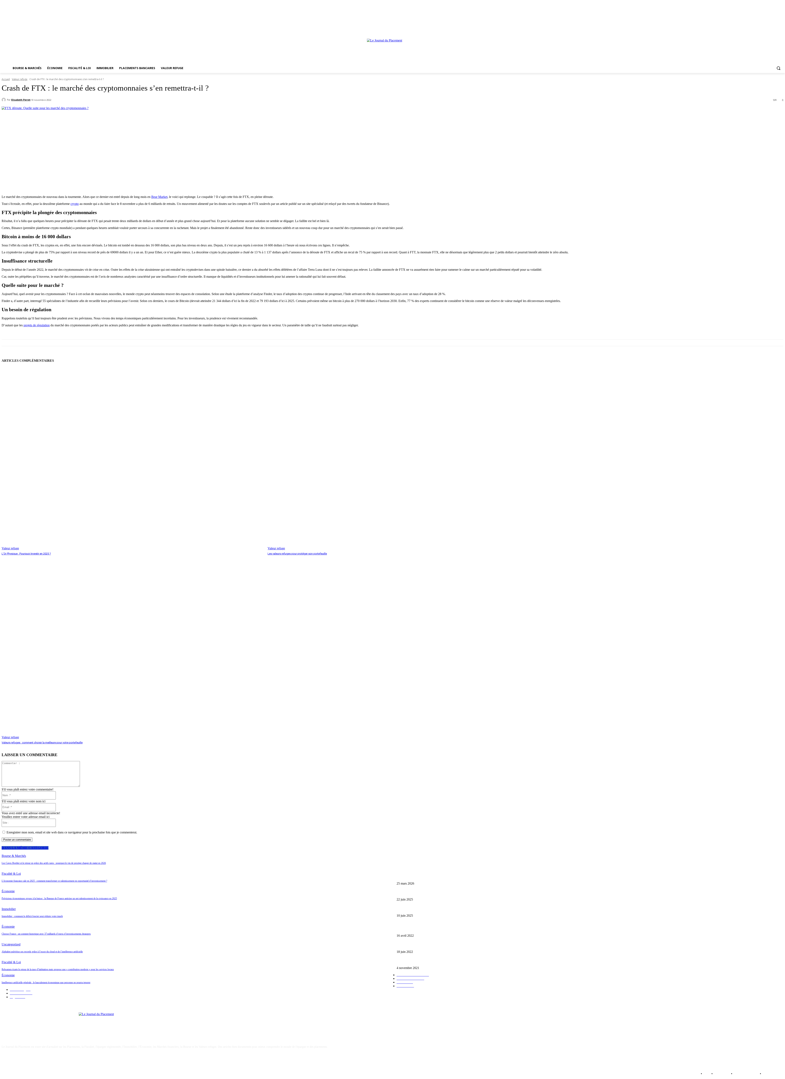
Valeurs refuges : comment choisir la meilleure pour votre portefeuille (42, 742)
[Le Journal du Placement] (392, 50)
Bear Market (159, 197)
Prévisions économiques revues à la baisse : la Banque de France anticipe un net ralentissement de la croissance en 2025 (466, 908)
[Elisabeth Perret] (4, 100)
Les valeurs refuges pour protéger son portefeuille (297, 553)
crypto (75, 203)
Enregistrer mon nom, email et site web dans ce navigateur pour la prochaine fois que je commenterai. (72, 832)
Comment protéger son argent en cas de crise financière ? (429, 945)
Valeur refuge (19, 79)
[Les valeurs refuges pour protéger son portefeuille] (398, 458)
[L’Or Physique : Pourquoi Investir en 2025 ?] (133, 458)
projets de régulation (37, 325)
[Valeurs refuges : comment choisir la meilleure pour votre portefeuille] (133, 647)
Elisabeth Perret (20, 99)
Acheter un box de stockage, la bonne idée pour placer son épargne (435, 961)
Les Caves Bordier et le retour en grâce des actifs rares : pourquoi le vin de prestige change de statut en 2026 (459, 876)
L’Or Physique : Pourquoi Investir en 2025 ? (26, 553)
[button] (778, 68)
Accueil (6, 79)
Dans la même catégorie (25, 848)
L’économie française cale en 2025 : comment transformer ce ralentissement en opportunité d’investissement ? (460, 892)
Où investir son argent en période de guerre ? (423, 929)
